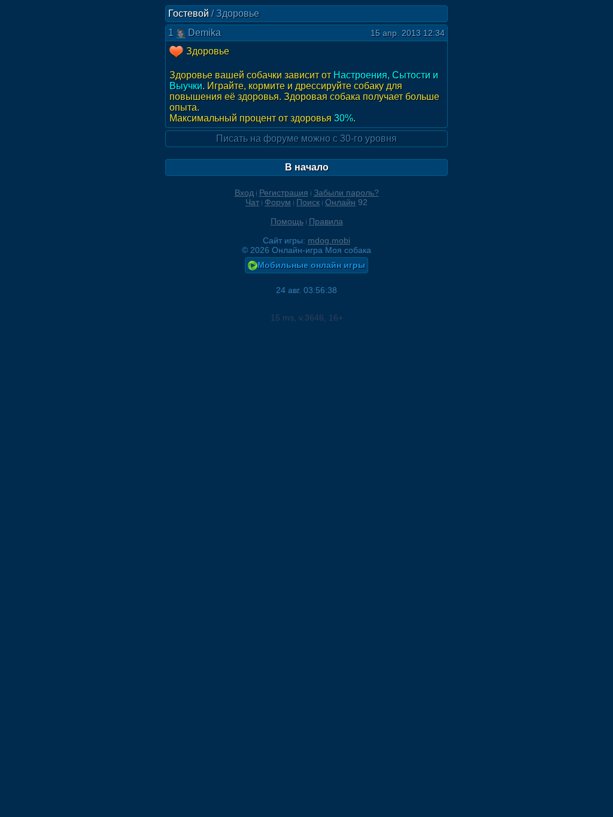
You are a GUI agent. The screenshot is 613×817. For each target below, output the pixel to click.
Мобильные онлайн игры (311, 265)
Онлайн (340, 202)
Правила (326, 221)
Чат (252, 202)
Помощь (287, 221)
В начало (307, 167)
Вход (244, 192)
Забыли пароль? (346, 192)
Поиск (308, 202)
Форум (278, 202)
